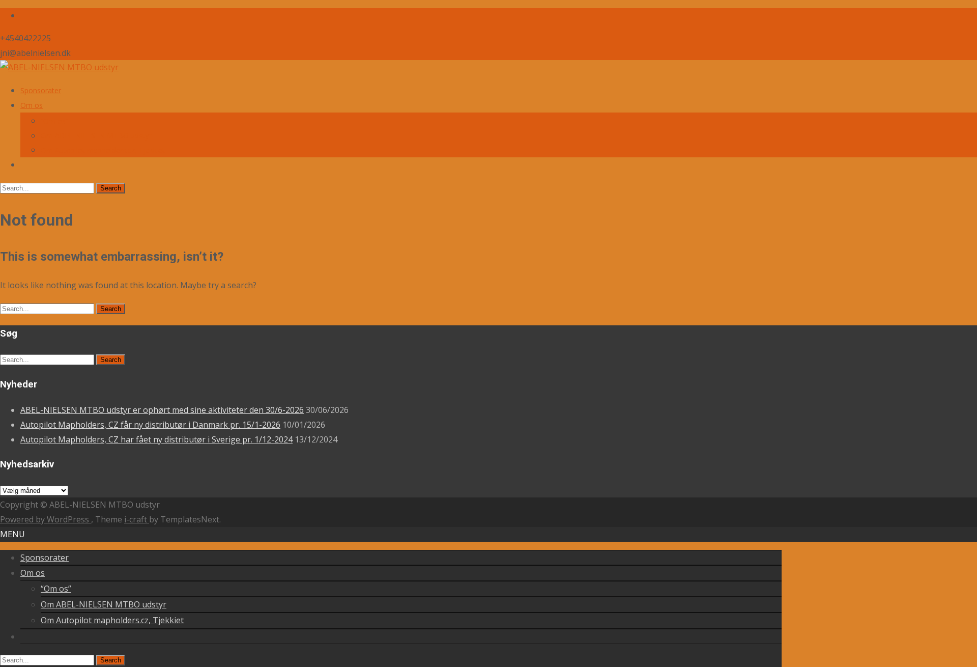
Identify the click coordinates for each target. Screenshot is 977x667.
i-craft (136, 519)
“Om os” (54, 121)
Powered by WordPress (45, 519)
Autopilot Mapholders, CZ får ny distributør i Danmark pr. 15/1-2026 (150, 424)
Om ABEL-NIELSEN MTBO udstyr (96, 136)
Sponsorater (40, 90)
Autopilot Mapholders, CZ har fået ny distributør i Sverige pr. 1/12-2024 (156, 439)
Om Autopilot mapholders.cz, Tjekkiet (103, 150)
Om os (31, 105)
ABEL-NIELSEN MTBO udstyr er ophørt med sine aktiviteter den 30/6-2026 (162, 409)
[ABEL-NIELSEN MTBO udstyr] (59, 67)
